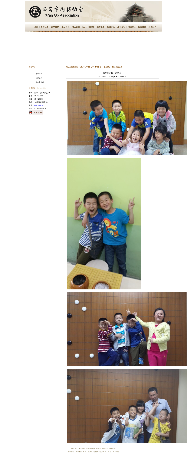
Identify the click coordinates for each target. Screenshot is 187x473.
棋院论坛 (100, 27)
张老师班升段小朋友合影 (113, 67)
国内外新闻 (40, 82)
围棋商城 (132, 27)
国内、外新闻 (88, 27)
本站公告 (65, 27)
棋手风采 (121, 27)
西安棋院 (55, 27)
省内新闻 (76, 27)
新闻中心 (32, 67)
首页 (36, 27)
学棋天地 (111, 27)
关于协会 (44, 27)
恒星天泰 (116, 452)
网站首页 (74, 448)
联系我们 (152, 27)
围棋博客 (142, 27)
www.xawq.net (39, 105)
